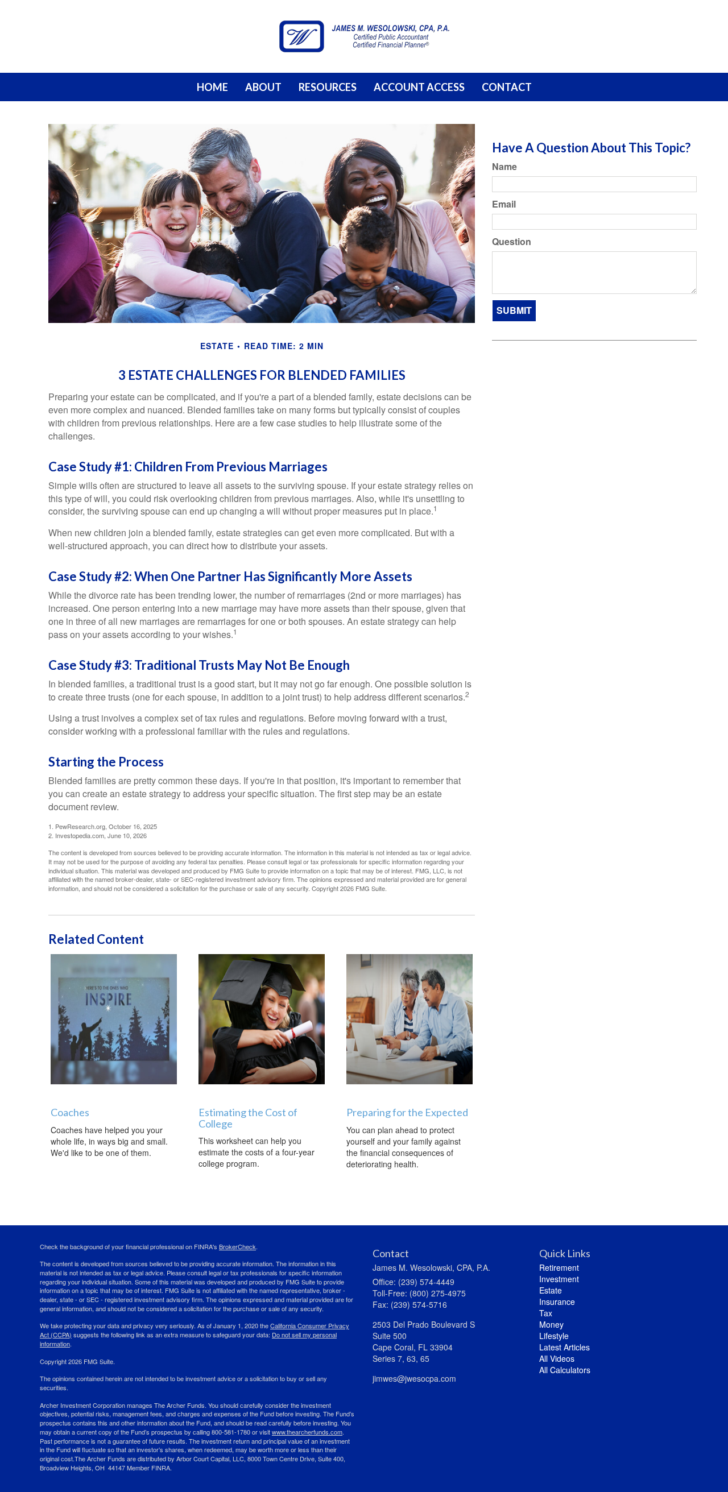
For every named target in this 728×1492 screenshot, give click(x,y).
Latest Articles (564, 1347)
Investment (559, 1278)
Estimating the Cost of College (247, 1118)
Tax (545, 1313)
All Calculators (564, 1369)
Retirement (559, 1267)
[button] (263, 87)
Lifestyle (554, 1335)
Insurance (557, 1301)
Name (504, 166)
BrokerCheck (237, 1246)
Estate (550, 1290)
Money (551, 1324)
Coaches (70, 1112)
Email (504, 204)
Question (511, 241)
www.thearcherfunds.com (307, 1431)
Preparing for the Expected (407, 1112)
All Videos (556, 1358)
